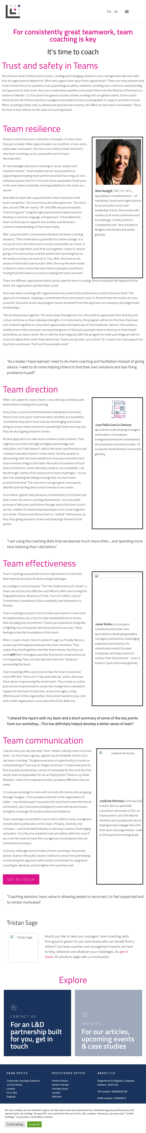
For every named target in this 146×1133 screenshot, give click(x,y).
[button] (127, 11)
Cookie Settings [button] (15, 1124)
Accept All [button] (34, 1124)
